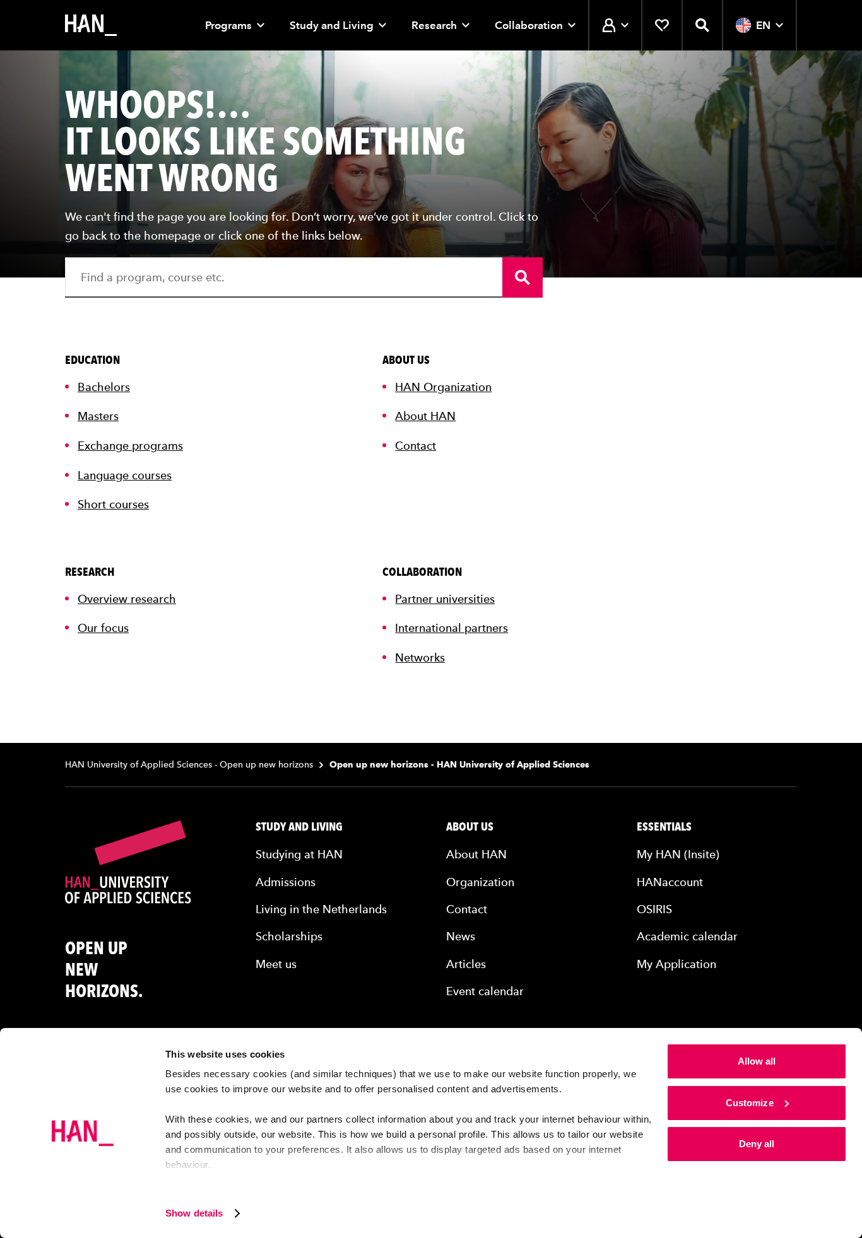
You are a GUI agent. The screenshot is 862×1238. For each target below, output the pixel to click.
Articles (466, 964)
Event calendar (485, 991)
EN (763, 25)
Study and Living (332, 25)
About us (469, 827)
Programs (228, 25)
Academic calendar (687, 936)
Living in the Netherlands (321, 909)
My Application (676, 964)
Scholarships (289, 936)
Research (434, 25)
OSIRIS (654, 909)
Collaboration (529, 25)
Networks (420, 657)
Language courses (125, 475)
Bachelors (104, 387)
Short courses (113, 504)
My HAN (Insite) (678, 854)
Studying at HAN (299, 854)
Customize (750, 1102)
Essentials (664, 827)
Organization (480, 882)
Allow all (757, 1061)
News (460, 936)
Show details (194, 1213)
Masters (98, 416)
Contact (415, 445)
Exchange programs (130, 445)
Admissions (286, 882)
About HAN (425, 416)
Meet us (276, 964)
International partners (451, 627)
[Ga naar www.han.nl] (91, 25)
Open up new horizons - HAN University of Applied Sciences (459, 764)
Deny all (757, 1143)
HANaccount (670, 882)
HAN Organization (443, 387)
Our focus (103, 627)
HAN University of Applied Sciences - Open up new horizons (189, 764)
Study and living (299, 827)
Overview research (127, 598)
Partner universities (445, 598)
